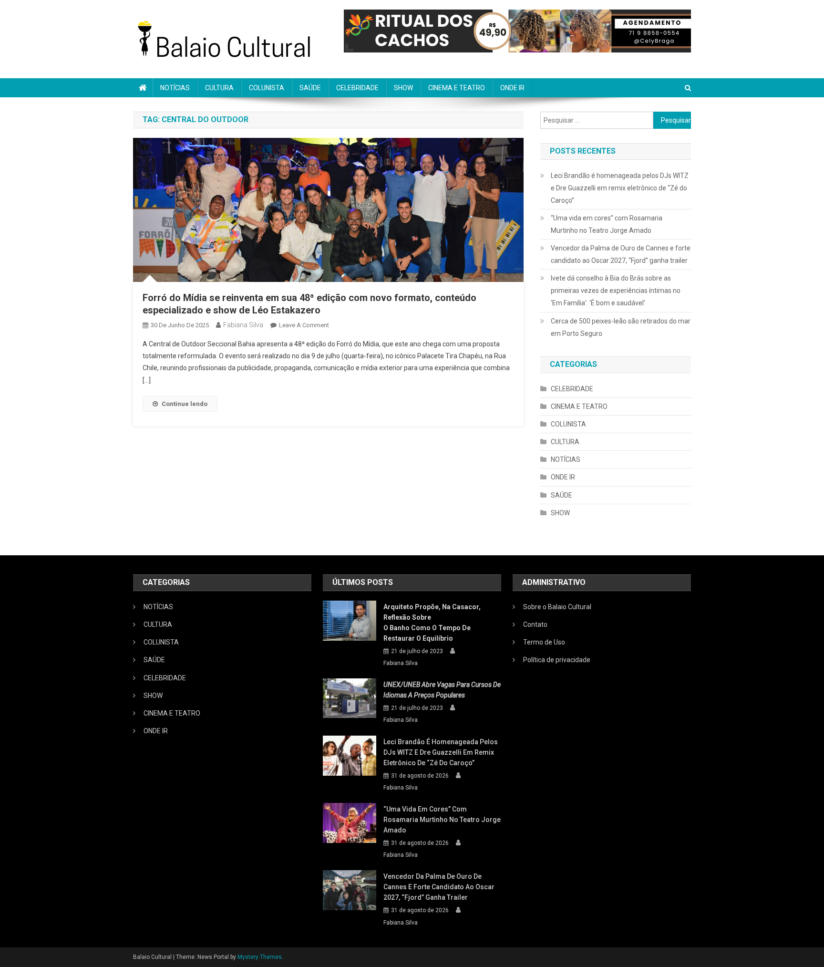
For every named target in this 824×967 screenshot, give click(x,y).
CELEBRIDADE (357, 88)
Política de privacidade (556, 660)
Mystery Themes (259, 957)
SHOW (403, 88)
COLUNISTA (266, 88)
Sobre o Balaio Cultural (557, 607)
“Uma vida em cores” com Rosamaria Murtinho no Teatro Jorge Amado (606, 224)
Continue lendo (184, 403)
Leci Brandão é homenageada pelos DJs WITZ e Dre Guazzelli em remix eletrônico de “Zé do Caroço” (620, 188)
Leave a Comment (304, 325)
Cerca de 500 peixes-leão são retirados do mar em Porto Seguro (620, 327)
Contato (535, 624)
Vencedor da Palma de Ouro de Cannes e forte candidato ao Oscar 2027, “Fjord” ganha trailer (620, 254)
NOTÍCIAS (175, 88)
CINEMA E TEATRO (456, 88)
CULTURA (219, 88)
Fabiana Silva (243, 325)
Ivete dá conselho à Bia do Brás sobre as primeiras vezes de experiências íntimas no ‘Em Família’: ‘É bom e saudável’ (615, 290)
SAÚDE (310, 88)
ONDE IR (512, 88)
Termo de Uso (544, 642)
